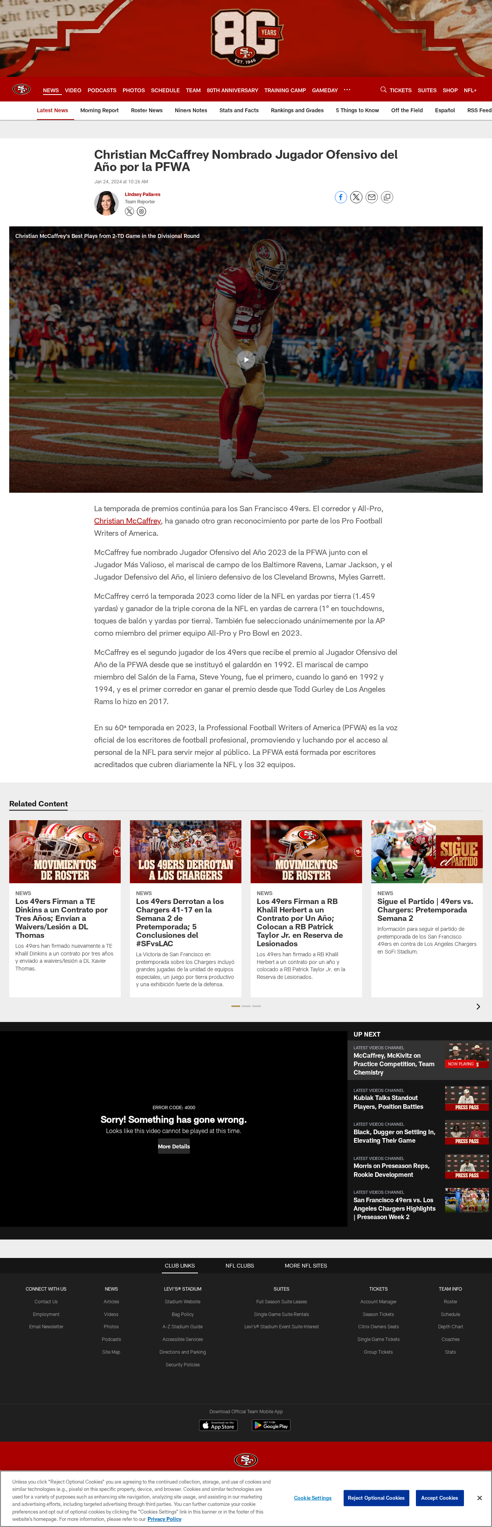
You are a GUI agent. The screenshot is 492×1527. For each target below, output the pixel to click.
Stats (450, 1351)
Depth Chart (450, 1326)
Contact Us (46, 1301)
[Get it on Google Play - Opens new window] (271, 1429)
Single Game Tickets (378, 1339)
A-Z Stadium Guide (183, 1326)
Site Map (111, 1351)
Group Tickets (378, 1351)
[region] (246, 1499)
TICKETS (378, 1288)
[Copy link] (387, 197)
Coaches (451, 1339)
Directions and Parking (183, 1351)
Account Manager (379, 1301)
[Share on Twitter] (356, 201)
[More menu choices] (347, 89)
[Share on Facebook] (341, 201)
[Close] (479, 1498)
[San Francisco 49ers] (246, 1461)
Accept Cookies (440, 1498)
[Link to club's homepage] (21, 89)
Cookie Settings (313, 1498)
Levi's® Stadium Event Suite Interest (281, 1326)
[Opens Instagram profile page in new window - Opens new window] (141, 211)
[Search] (384, 89)
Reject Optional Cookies (376, 1498)
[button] (246, 360)
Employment (46, 1314)
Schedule (450, 1314)
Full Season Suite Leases (281, 1301)
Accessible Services (183, 1339)
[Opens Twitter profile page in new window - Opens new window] (129, 211)
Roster (450, 1301)
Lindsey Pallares (142, 194)
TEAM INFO (450, 1288)
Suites (281, 1288)
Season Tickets (378, 1314)
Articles (111, 1301)
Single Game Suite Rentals (281, 1314)
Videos (111, 1314)
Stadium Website (182, 1301)
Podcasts (111, 1339)
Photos (111, 1326)
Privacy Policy (164, 1519)
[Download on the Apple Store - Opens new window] (218, 1426)
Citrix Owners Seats (378, 1326)
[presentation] (480, 1008)
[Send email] (372, 201)
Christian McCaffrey (127, 520)
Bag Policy (183, 1314)
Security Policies (183, 1364)
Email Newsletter (46, 1326)
